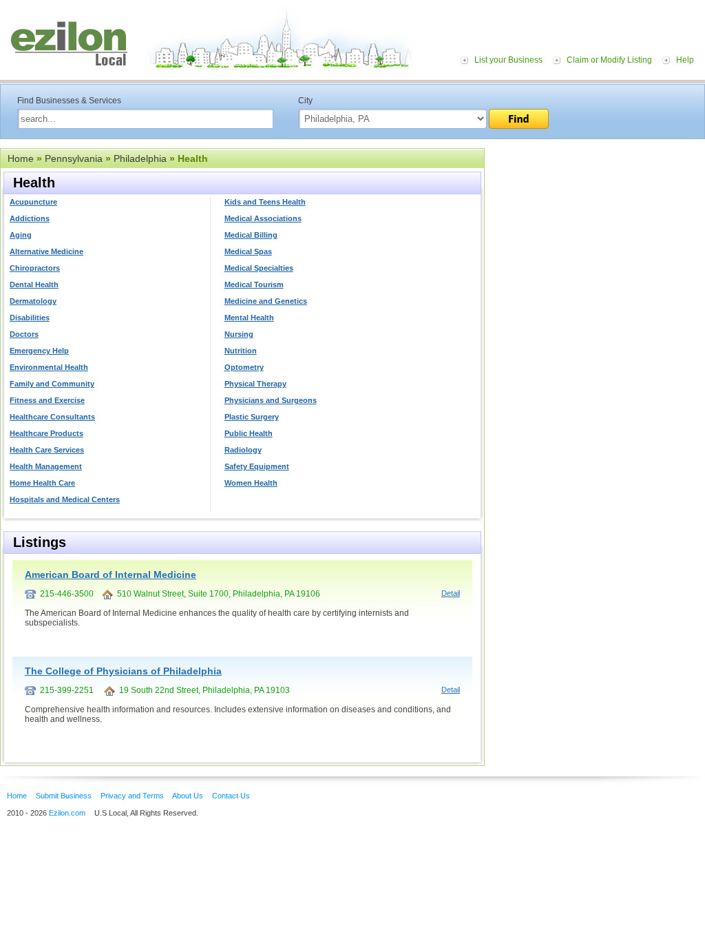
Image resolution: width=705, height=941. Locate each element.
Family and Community (52, 384)
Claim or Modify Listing (609, 60)
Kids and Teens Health (265, 202)
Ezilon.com (67, 813)
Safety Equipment (256, 466)
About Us (187, 796)
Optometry (244, 367)
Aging (21, 235)
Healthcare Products (46, 433)
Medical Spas (248, 251)
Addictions (30, 218)
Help (685, 60)
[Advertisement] (595, 233)
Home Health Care (42, 483)
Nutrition (240, 351)
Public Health (248, 433)
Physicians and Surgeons (270, 400)
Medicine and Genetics (265, 301)
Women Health (250, 483)
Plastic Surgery (251, 417)
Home (21, 158)
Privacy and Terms (132, 796)
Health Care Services (47, 450)
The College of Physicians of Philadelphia (123, 670)
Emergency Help (39, 351)
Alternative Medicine (46, 251)
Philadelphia (140, 158)
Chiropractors (35, 268)
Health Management (46, 466)
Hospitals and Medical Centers (65, 499)
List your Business (508, 60)
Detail (450, 593)
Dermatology (33, 301)
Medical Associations (263, 218)
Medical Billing (250, 235)
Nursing (238, 334)
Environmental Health (49, 367)
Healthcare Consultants (52, 417)
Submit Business (64, 796)
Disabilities (30, 317)
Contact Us (231, 796)
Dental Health (34, 284)
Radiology (243, 450)
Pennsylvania (74, 158)
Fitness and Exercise (47, 400)
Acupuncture (33, 202)
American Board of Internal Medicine (110, 574)
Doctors (24, 334)
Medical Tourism (254, 284)
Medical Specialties (258, 268)
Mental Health (249, 317)
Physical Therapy (255, 384)
